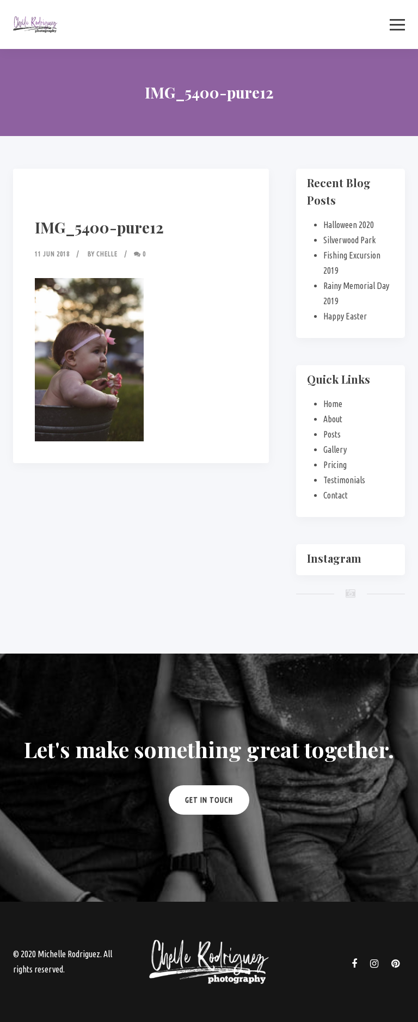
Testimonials (344, 480)
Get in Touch (209, 800)
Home (332, 404)
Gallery (335, 449)
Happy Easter (345, 316)
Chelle (107, 253)
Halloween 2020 (348, 225)
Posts (332, 434)
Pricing (335, 465)
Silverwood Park (349, 240)
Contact (335, 495)
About (332, 419)
